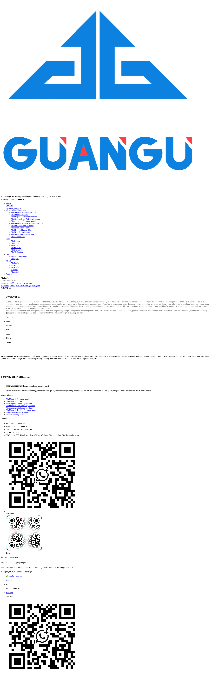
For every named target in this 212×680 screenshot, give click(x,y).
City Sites (9, 206)
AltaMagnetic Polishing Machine (23, 212)
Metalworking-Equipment (16, 210)
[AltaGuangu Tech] (98, 194)
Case (8, 239)
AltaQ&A (15, 259)
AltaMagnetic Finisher (19, 215)
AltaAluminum (16, 243)
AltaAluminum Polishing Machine (24, 221)
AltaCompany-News (19, 256)
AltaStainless (16, 248)
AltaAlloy (15, 245)
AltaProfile (15, 263)
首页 (12, 283)
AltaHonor (15, 267)
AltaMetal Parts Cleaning (20, 232)
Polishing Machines (13, 208)
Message (14, 270)
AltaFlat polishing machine (21, 230)
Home (8, 203)
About (8, 261)
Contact (9, 274)
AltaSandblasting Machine (21, 228)
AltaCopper (15, 241)
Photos (13, 265)
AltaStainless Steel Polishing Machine (25, 219)
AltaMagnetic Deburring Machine (24, 217)
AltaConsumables (18, 237)
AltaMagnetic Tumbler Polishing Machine (27, 223)
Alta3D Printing (17, 252)
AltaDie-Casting (17, 250)
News (8, 254)
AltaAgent (15, 272)
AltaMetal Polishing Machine (22, 226)
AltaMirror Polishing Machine (22, 234)
